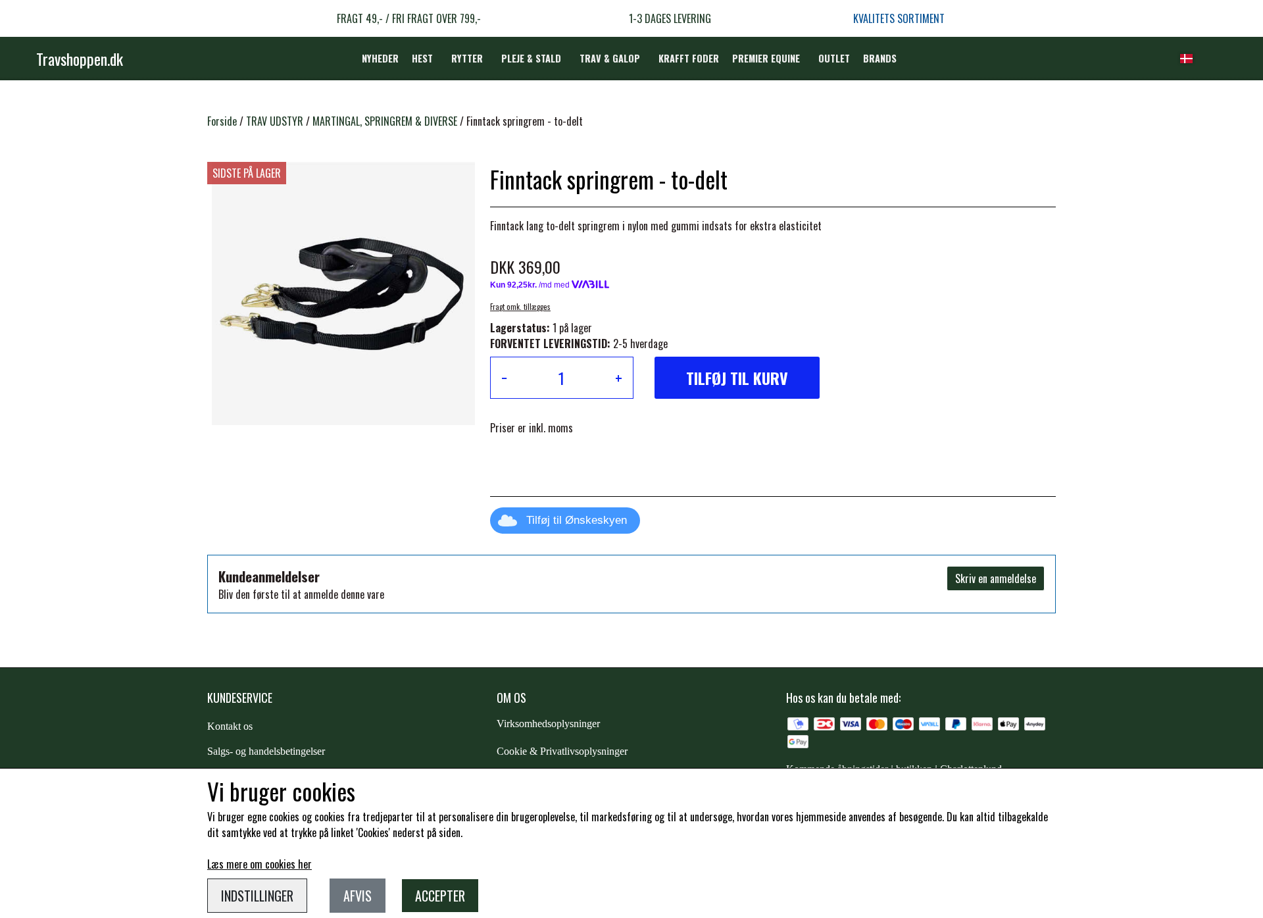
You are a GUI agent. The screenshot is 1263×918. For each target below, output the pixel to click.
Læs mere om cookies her (259, 864)
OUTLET (834, 58)
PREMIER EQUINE (766, 58)
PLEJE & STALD (531, 58)
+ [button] (618, 378)
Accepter (440, 895)
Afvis (357, 895)
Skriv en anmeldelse (995, 578)
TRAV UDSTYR (274, 121)
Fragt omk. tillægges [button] (520, 306)
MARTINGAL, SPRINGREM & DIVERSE (384, 121)
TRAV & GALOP (610, 58)
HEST (422, 58)
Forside (222, 121)
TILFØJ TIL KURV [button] (737, 378)
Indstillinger (257, 895)
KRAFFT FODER (688, 58)
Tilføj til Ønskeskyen (576, 520)
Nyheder (380, 58)
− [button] (504, 378)
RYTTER (467, 58)
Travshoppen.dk (79, 58)
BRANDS (880, 58)
